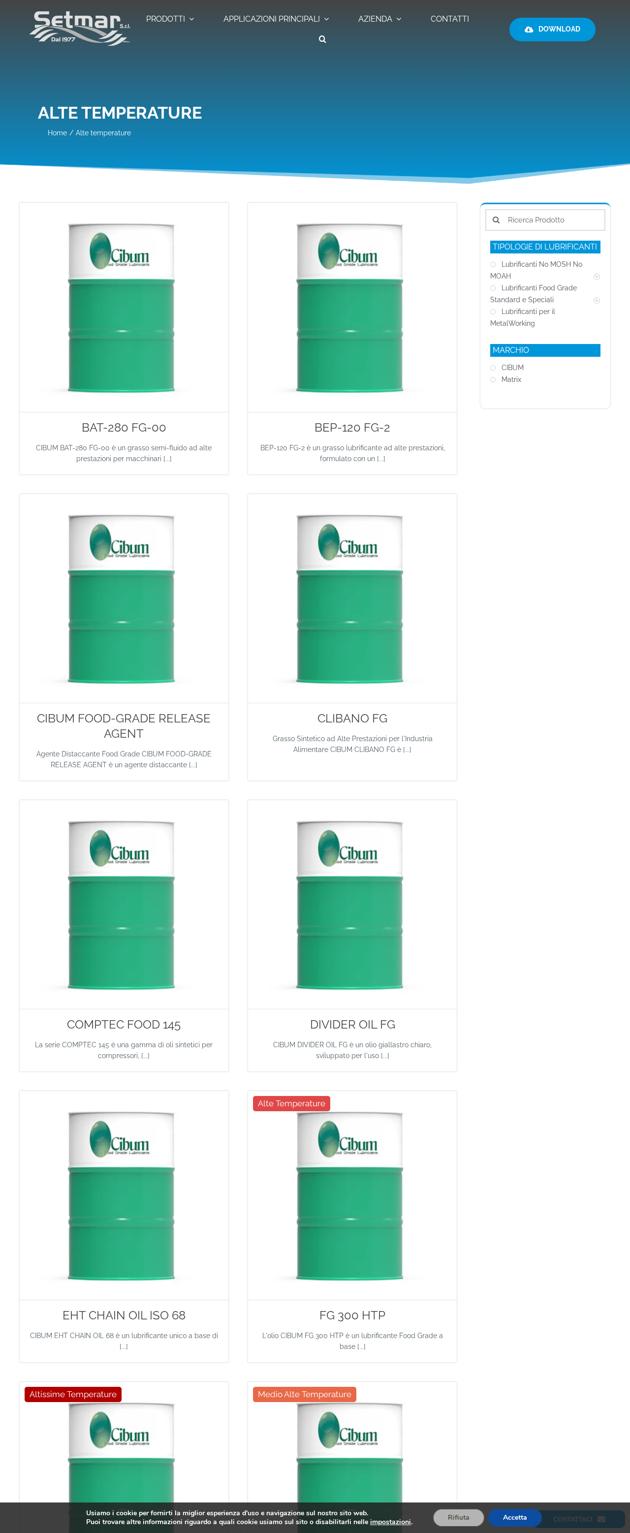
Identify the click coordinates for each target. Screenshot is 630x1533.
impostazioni (390, 1522)
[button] (322, 40)
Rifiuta (459, 1517)
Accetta (515, 1517)
